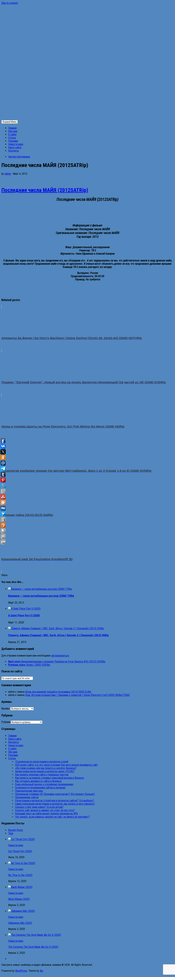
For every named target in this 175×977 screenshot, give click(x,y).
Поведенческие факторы (29, 790)
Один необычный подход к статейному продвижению (44, 784)
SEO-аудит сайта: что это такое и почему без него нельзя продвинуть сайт (56, 764)
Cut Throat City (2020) (20, 851)
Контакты (13, 150)
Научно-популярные (19, 156)
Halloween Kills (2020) (20, 923)
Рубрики (6, 722)
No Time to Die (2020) (20, 875)
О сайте (12, 134)
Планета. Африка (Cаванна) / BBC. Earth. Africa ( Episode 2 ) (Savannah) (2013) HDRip (58, 635)
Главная (12, 128)
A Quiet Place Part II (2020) (24, 615)
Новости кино (15, 144)
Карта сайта (14, 147)
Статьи (12, 137)
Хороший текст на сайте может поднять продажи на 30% (46, 813)
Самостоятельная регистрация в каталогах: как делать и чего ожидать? (55, 803)
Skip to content (9, 3)
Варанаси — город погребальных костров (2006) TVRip (41, 595)
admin (8, 173)
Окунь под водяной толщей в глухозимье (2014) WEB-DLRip (58, 691)
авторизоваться (60, 655)
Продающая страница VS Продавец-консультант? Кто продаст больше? (55, 794)
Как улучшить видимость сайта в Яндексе (38, 781)
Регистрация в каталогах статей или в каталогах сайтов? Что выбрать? (54, 800)
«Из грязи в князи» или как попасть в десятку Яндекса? (45, 768)
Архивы (5, 708)
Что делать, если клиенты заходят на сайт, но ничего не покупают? (52, 816)
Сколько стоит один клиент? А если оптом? (39, 807)
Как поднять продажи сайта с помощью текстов (41, 774)
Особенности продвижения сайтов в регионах (40, 787)
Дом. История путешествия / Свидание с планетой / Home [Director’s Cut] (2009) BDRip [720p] (77, 695)
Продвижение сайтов (26, 797)
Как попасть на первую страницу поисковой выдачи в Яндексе (49, 777)
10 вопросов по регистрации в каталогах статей (41, 761)
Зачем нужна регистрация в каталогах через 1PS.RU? (45, 771)
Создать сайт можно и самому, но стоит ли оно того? (45, 810)
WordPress (21, 970)
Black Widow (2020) (19, 899)
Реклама (13, 141)
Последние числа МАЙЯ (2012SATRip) (44, 190)
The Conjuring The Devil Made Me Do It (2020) (33, 946)
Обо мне (12, 131)
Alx (41, 970)
